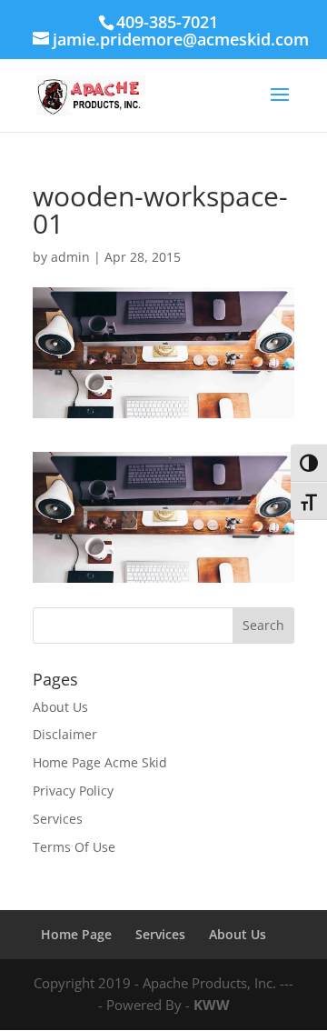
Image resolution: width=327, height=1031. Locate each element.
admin (70, 256)
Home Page (76, 934)
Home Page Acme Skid (100, 762)
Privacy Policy (73, 790)
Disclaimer (65, 734)
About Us (60, 707)
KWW (211, 1005)
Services (58, 818)
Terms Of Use (74, 847)
